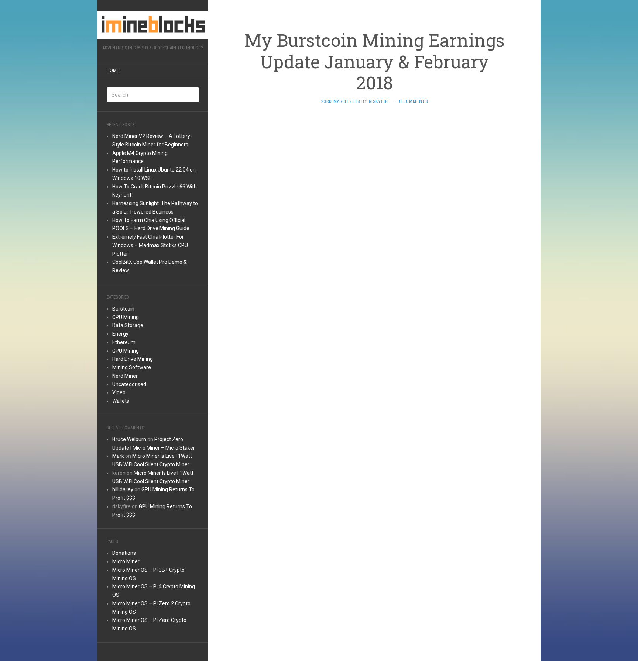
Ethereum (124, 342)
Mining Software (131, 367)
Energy (120, 334)
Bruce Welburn (129, 439)
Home (113, 70)
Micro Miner (126, 561)
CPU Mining (125, 317)
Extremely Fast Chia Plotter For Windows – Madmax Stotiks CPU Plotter (150, 245)
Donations (124, 553)
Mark (118, 456)
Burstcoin (123, 309)
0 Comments (413, 101)
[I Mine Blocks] (152, 25)
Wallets (120, 401)
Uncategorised (129, 384)
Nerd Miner (125, 376)
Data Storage (127, 325)
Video (119, 392)
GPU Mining (125, 351)
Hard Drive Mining (132, 359)
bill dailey (122, 489)
